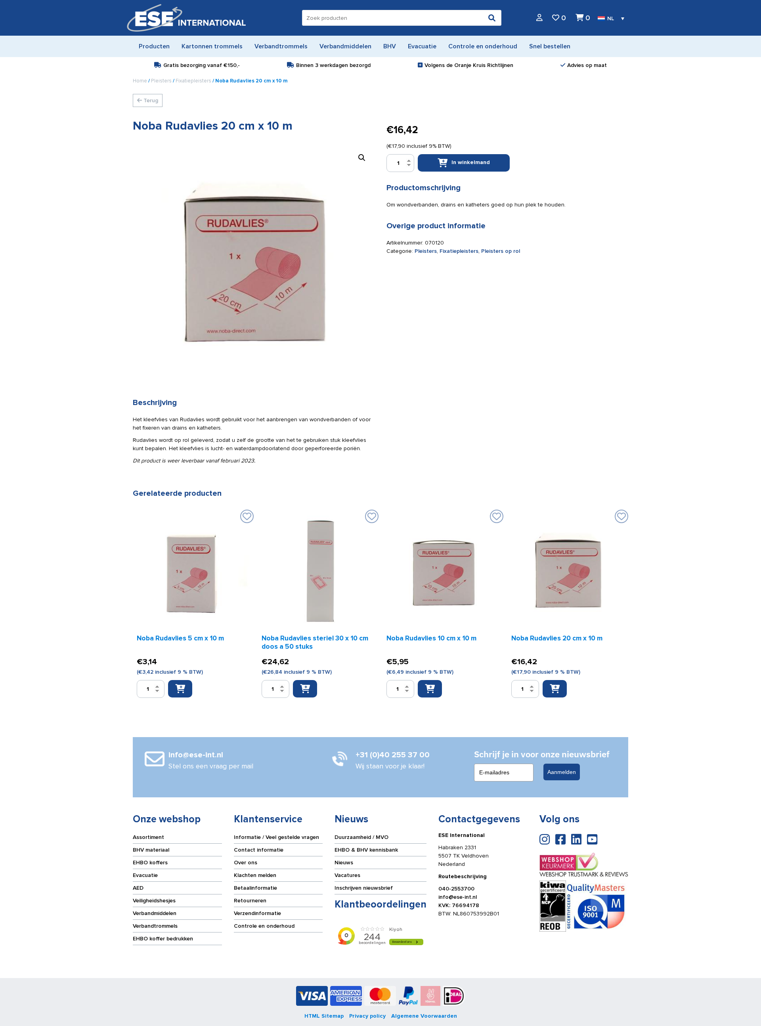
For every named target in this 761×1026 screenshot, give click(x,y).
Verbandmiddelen (154, 913)
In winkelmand (470, 162)
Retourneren (250, 900)
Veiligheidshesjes (154, 900)
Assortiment (148, 837)
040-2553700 (456, 888)
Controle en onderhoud (264, 926)
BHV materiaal (151, 849)
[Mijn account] (539, 18)
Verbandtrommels (155, 926)
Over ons (245, 862)
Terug (150, 100)
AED (138, 888)
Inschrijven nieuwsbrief (364, 888)
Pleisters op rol (500, 251)
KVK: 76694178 (458, 905)
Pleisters (161, 81)
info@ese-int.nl (457, 897)
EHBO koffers (150, 862)
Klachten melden (255, 875)
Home (140, 81)
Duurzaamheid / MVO (361, 837)
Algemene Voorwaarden (424, 1016)
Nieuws (344, 862)
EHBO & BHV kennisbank (366, 849)
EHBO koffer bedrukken (163, 938)
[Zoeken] (491, 18)
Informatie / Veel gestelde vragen (276, 837)
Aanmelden (561, 772)
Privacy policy (367, 1016)
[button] (362, 158)
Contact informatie (258, 849)
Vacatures (347, 875)
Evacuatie (145, 875)
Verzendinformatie (257, 913)
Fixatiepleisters (193, 81)
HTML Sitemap (324, 1016)
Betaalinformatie (255, 888)
